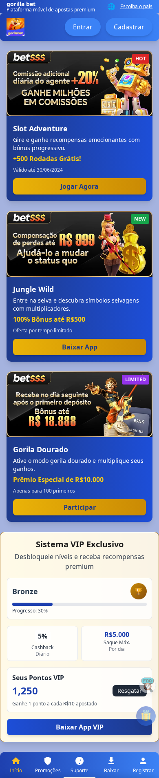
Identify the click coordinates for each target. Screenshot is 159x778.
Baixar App (79, 347)
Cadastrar (129, 26)
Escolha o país (136, 6)
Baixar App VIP (80, 727)
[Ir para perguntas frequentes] (147, 685)
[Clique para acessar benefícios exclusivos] (146, 716)
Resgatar (129, 690)
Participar (80, 507)
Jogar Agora (79, 186)
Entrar (83, 26)
